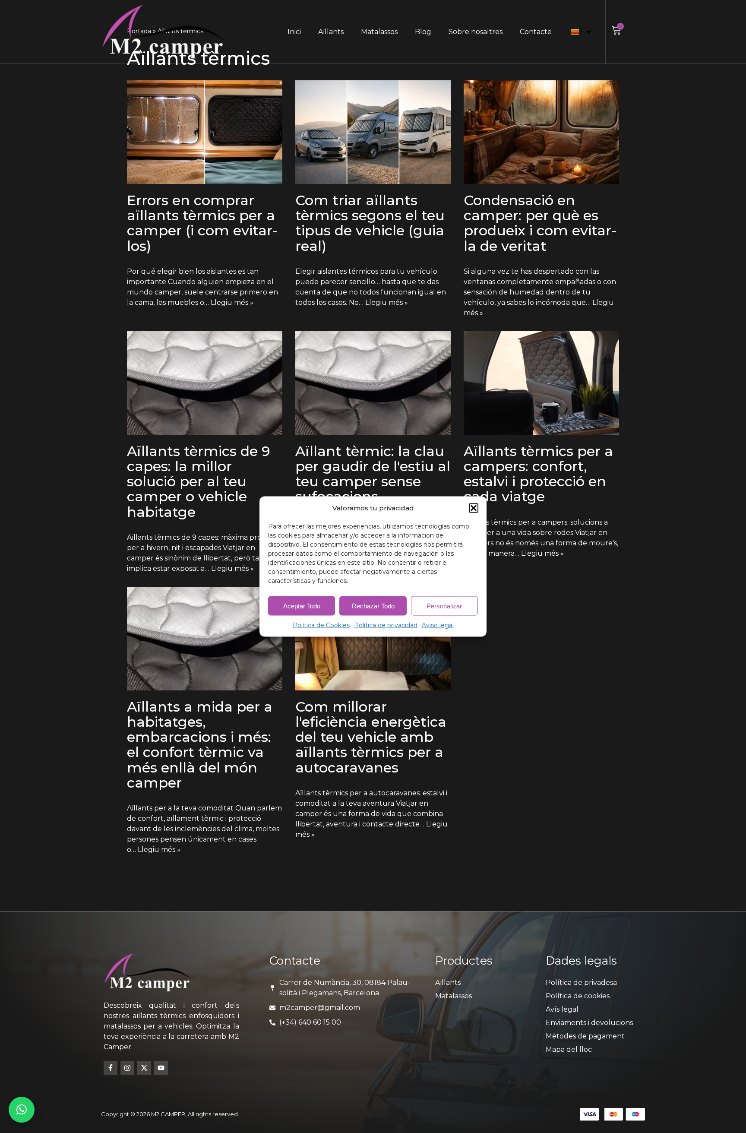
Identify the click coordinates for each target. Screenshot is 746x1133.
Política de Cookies (321, 625)
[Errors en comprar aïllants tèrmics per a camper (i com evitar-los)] (204, 132)
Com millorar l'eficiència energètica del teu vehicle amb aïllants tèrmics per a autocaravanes (370, 737)
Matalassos (379, 32)
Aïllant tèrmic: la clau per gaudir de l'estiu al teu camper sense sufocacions (372, 474)
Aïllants (331, 32)
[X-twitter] (144, 1068)
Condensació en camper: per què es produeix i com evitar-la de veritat (540, 223)
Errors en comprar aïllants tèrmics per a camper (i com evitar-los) (202, 223)
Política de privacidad (385, 625)
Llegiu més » (232, 302)
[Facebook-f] (110, 1068)
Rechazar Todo (373, 605)
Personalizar (444, 605)
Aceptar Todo (301, 605)
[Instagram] (127, 1068)
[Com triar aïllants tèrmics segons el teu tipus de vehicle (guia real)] (373, 132)
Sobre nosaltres (476, 32)
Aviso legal (438, 625)
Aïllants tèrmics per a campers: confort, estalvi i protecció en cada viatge (538, 474)
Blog (423, 32)
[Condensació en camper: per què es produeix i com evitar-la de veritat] (541, 132)
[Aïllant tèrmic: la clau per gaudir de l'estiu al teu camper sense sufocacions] (373, 383)
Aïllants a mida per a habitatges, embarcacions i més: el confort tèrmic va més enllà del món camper (199, 744)
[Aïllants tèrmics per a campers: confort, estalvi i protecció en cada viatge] (541, 383)
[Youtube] (161, 1068)
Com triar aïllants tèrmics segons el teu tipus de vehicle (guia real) (370, 223)
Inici (294, 32)
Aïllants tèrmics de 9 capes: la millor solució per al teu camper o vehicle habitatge (198, 481)
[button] (473, 508)
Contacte (536, 32)
